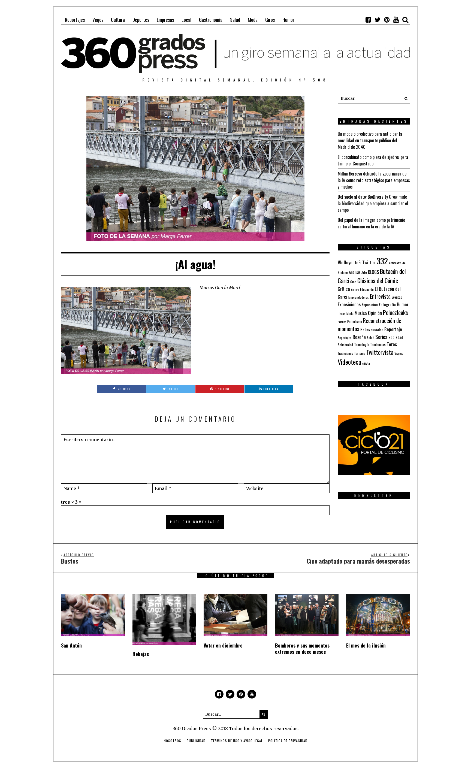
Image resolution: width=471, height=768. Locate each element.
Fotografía (387, 304)
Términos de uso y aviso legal (237, 740)
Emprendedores (358, 297)
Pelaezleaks (395, 312)
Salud (235, 19)
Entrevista (380, 296)
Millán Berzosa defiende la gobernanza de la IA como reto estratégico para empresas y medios (374, 180)
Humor (288, 19)
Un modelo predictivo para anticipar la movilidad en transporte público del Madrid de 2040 (370, 140)
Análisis (354, 272)
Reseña (359, 336)
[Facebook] (368, 19)
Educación (367, 289)
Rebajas (140, 653)
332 (382, 261)
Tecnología (361, 344)
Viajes (97, 19)
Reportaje (393, 329)
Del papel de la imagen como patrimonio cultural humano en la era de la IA (371, 223)
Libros (341, 314)
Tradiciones (345, 353)
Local (186, 19)
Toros (392, 343)
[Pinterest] (386, 19)
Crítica (344, 288)
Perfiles (342, 321)
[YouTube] (396, 19)
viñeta (366, 363)
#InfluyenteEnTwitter (356, 262)
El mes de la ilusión (366, 645)
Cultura (118, 19)
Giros (270, 19)
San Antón (71, 645)
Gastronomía (210, 19)
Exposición (370, 304)
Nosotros (172, 740)
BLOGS (373, 272)
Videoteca (349, 362)
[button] (404, 98)
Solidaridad (345, 344)
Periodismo (354, 321)
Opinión (375, 312)
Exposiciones (349, 304)
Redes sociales (371, 329)
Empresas (165, 19)
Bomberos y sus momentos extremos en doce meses (302, 648)
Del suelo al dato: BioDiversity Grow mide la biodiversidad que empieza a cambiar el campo (373, 203)
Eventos (397, 297)
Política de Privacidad (287, 740)
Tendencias (378, 344)
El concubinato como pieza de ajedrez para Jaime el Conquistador (373, 160)
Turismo (359, 353)
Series (381, 336)
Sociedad (395, 337)
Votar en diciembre (223, 645)
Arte (364, 272)
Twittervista (379, 352)
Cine (353, 281)
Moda (253, 19)
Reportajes (75, 19)
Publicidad (196, 740)
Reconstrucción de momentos (369, 324)
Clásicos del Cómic (377, 280)
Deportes (140, 19)
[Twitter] (377, 19)
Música (361, 313)
